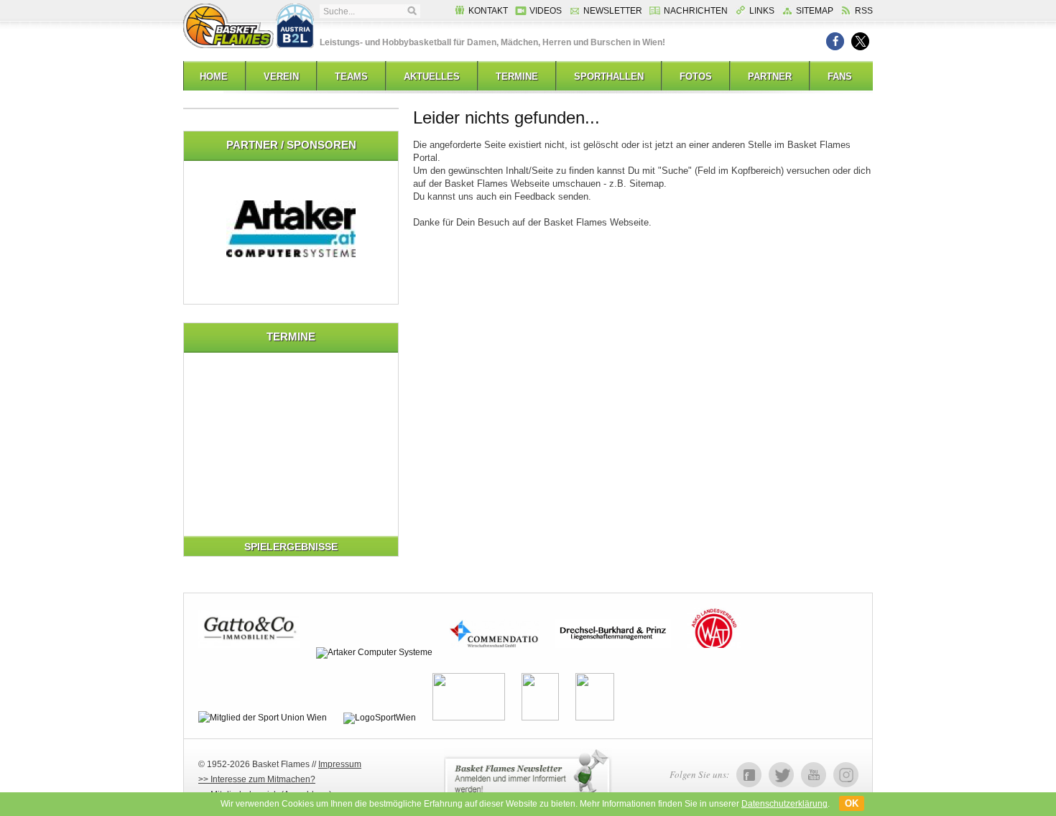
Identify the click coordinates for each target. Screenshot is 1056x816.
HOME (214, 76)
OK (851, 803)
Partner (770, 76)
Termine (517, 76)
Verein (281, 76)
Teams (351, 76)
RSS (864, 11)
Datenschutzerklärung (784, 804)
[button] (835, 41)
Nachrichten (696, 11)
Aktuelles (432, 76)
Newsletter (612, 11)
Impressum (339, 764)
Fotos (696, 76)
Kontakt (488, 11)
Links (761, 11)
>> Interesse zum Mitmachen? (256, 779)
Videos (545, 11)
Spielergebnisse (291, 546)
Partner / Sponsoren (291, 145)
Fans (840, 76)
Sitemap (814, 11)
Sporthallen (609, 76)
